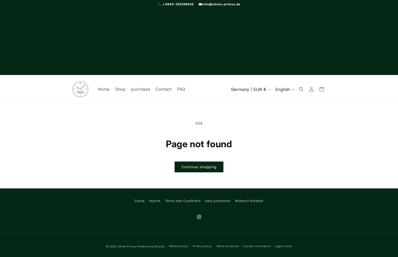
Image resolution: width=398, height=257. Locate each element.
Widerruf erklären (249, 201)
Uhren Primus (127, 246)
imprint (155, 201)
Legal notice (283, 246)
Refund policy (178, 246)
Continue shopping (199, 167)
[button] (301, 89)
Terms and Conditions (183, 201)
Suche (140, 201)
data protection (217, 201)
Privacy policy (202, 246)
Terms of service (227, 246)
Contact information (257, 246)
